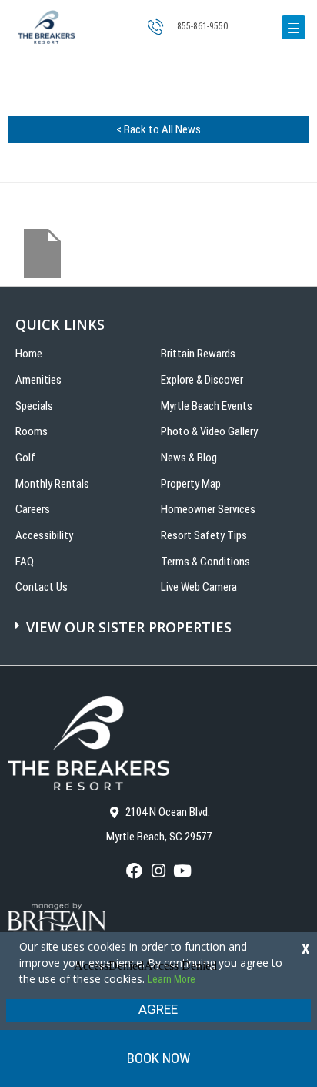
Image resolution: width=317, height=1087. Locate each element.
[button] (160, 619)
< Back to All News (158, 129)
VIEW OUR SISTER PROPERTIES (129, 627)
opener (293, 27)
